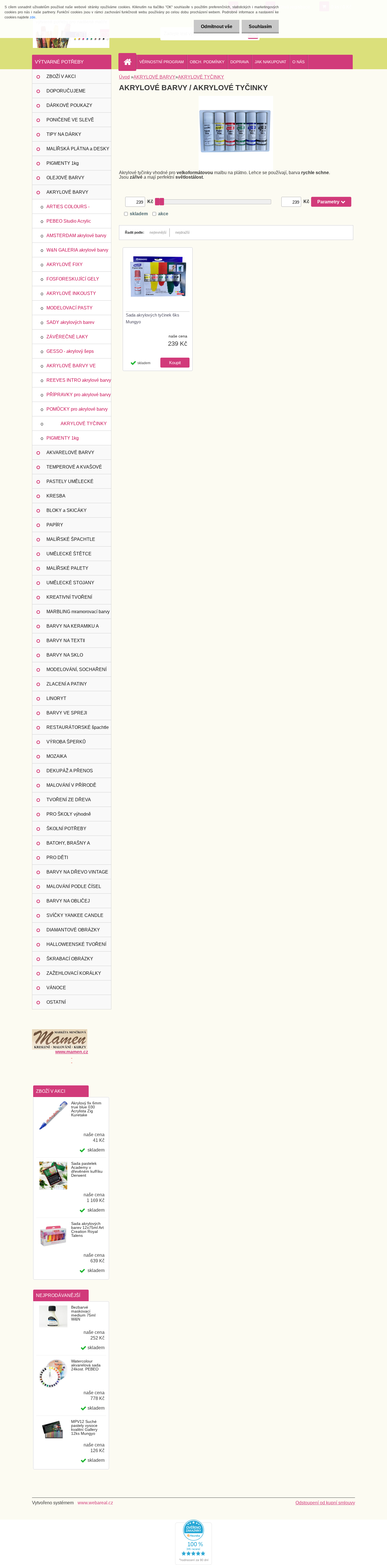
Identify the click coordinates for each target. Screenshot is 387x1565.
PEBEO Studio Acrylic (68, 221)
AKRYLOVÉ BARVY (67, 192)
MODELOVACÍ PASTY (69, 307)
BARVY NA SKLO (64, 655)
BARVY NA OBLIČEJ (68, 900)
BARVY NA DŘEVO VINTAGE (77, 872)
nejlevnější (158, 233)
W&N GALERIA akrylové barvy (77, 250)
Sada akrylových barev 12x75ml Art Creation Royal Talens (87, 1229)
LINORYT (56, 698)
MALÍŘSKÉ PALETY (67, 568)
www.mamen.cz (71, 1051)
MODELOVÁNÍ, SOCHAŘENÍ (76, 669)
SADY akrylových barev (70, 322)
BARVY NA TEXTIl (65, 640)
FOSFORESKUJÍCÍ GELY (72, 279)
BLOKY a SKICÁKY (66, 510)
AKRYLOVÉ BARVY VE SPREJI (71, 368)
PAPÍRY (54, 524)
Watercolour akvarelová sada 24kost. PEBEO (86, 1365)
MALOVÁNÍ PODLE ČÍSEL (73, 886)
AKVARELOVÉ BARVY (70, 452)
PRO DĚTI (57, 857)
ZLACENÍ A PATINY (66, 684)
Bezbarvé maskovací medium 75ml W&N (83, 1313)
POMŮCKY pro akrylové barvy (77, 409)
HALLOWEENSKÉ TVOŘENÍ (76, 944)
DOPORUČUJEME (66, 90)
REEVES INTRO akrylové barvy (78, 380)
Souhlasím (260, 26)
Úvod (124, 77)
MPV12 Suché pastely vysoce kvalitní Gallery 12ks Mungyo (84, 1427)
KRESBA (55, 495)
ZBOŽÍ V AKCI (61, 76)
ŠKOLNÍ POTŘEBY (66, 828)
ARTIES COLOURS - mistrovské (68, 209)
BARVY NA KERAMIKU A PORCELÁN (72, 628)
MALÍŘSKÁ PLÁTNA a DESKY (77, 148)
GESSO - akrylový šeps (70, 351)
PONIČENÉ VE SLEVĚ (70, 119)
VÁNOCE (56, 987)
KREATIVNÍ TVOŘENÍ (69, 597)
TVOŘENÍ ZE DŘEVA (68, 799)
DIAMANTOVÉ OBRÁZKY (73, 929)
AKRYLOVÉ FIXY (64, 264)
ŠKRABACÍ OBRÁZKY (69, 958)
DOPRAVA (239, 62)
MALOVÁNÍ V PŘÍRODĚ (71, 785)
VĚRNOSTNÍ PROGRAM (161, 62)
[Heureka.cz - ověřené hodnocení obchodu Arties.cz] (193, 1521)
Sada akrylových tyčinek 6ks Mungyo (152, 318)
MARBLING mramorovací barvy (78, 611)
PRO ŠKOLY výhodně (68, 814)
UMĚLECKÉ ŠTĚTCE (69, 553)
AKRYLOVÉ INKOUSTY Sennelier (71, 296)
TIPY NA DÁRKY (63, 134)
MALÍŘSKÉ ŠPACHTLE (70, 539)
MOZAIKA (56, 756)
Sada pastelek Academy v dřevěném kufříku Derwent (87, 1169)
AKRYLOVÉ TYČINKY (84, 423)
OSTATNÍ (56, 1002)
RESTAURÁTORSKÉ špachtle (77, 727)
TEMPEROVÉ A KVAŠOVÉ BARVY (74, 469)
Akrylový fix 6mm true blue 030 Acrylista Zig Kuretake (86, 1109)
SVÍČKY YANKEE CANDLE (74, 915)
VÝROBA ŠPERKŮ (66, 741)
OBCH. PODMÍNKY (207, 62)
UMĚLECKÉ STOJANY (70, 582)
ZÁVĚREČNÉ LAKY (67, 336)
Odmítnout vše (216, 26)
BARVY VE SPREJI (66, 712)
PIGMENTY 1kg (62, 163)
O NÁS (298, 62)
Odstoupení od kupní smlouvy (325, 1502)
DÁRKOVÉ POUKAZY (69, 105)
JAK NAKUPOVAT (270, 62)
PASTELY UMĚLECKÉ (69, 481)
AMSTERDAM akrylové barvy (76, 235)
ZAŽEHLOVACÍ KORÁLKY (73, 973)
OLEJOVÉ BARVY (65, 177)
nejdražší (182, 233)
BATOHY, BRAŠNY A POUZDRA (68, 845)
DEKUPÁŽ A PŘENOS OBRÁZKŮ (69, 773)
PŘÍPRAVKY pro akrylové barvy (78, 394)
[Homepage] (129, 62)
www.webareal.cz (95, 1502)
